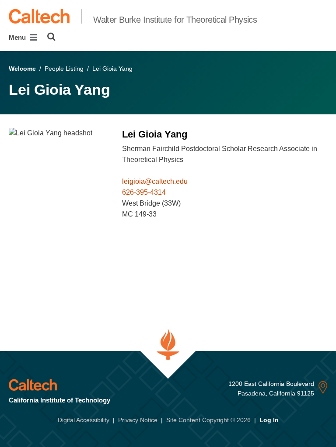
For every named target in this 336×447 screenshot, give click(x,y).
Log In (269, 419)
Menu (18, 37)
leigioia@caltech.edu (155, 181)
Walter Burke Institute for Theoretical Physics (175, 19)
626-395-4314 (144, 192)
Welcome (22, 68)
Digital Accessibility (83, 419)
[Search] (51, 36)
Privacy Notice (138, 419)
